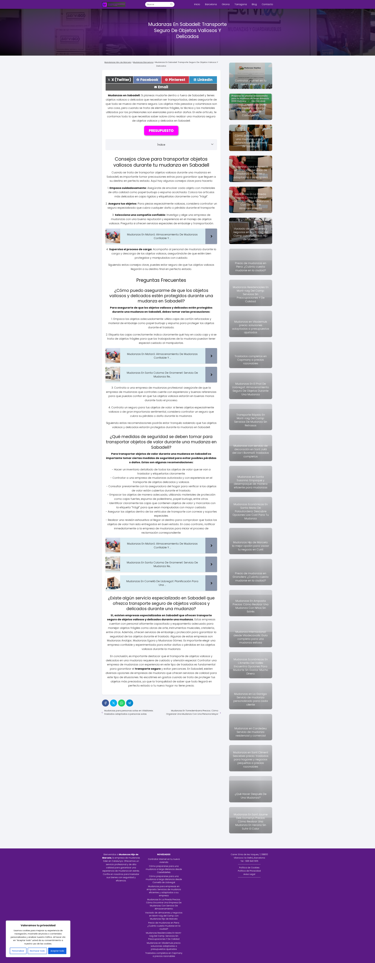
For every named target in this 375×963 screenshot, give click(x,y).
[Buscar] (171, 4)
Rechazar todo (37, 950)
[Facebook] (105, 703)
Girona (226, 4)
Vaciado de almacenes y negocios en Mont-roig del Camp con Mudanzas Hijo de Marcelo (163, 915)
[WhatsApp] (121, 703)
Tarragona (241, 4)
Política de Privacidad (249, 870)
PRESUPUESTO (161, 130)
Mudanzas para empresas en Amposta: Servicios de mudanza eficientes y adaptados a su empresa (164, 891)
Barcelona (211, 4)
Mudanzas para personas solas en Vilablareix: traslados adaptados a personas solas (128, 712)
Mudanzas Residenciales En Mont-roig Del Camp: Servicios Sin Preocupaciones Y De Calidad (164, 935)
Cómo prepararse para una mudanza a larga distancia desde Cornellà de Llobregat (164, 879)
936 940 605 (251, 861)
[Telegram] (129, 703)
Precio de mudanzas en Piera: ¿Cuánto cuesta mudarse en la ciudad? (163, 925)
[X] (113, 703)
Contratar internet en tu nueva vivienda (164, 861)
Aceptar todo (57, 950)
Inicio (197, 4)
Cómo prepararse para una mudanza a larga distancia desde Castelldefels (164, 869)
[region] (38, 939)
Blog (254, 4)
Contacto (267, 4)
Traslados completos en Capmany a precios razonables (163, 955)
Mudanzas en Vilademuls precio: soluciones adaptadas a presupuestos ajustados (164, 946)
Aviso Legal (249, 874)
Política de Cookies (249, 867)
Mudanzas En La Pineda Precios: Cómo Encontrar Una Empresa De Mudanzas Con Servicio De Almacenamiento (163, 904)
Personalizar (18, 950)
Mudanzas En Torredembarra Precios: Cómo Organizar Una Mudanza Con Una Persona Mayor (192, 712)
